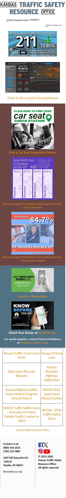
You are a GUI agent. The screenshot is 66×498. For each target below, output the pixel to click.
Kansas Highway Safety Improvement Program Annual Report (22, 394)
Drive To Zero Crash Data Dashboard (32, 98)
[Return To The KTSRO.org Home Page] (32, 16)
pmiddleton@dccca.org (33, 342)
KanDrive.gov (47, 333)
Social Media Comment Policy (33, 430)
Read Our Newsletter (32, 296)
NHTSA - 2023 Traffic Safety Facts (51, 415)
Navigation (34, 20)
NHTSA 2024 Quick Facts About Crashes (52, 394)
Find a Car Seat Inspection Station (32, 152)
